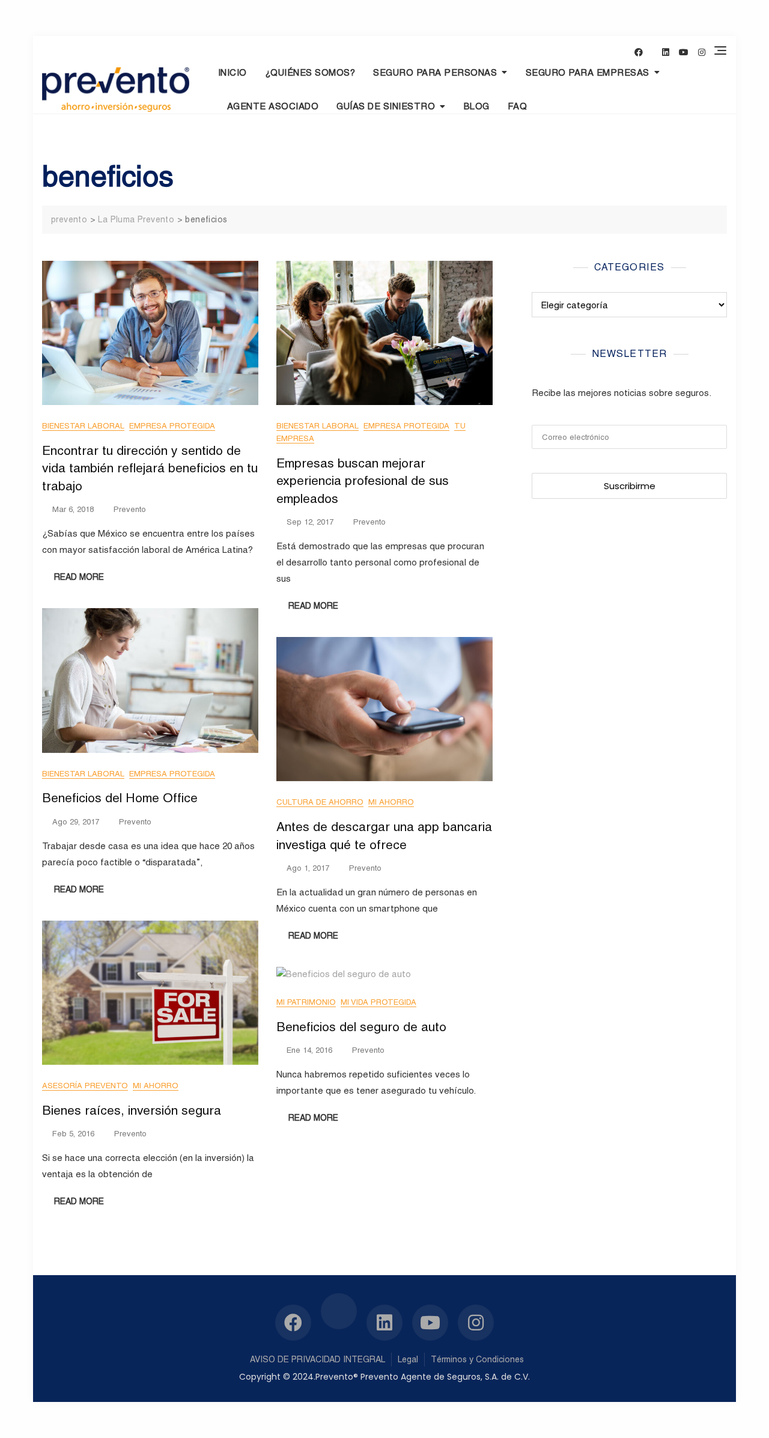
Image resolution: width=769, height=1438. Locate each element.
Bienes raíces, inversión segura (131, 1110)
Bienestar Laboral (83, 425)
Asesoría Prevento (85, 1085)
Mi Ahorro (391, 801)
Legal (408, 1359)
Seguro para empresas (587, 72)
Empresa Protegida (172, 425)
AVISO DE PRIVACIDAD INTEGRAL (317, 1359)
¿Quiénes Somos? (310, 72)
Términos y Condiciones (477, 1359)
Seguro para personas (435, 72)
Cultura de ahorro (319, 801)
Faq (517, 106)
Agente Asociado (273, 106)
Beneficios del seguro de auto (361, 1026)
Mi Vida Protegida (378, 1002)
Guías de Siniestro (385, 106)
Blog (477, 106)
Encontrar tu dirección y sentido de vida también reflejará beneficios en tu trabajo (150, 468)
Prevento (130, 509)
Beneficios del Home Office (120, 797)
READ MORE (79, 577)
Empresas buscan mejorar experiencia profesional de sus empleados (362, 480)
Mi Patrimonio (306, 1002)
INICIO (232, 72)
